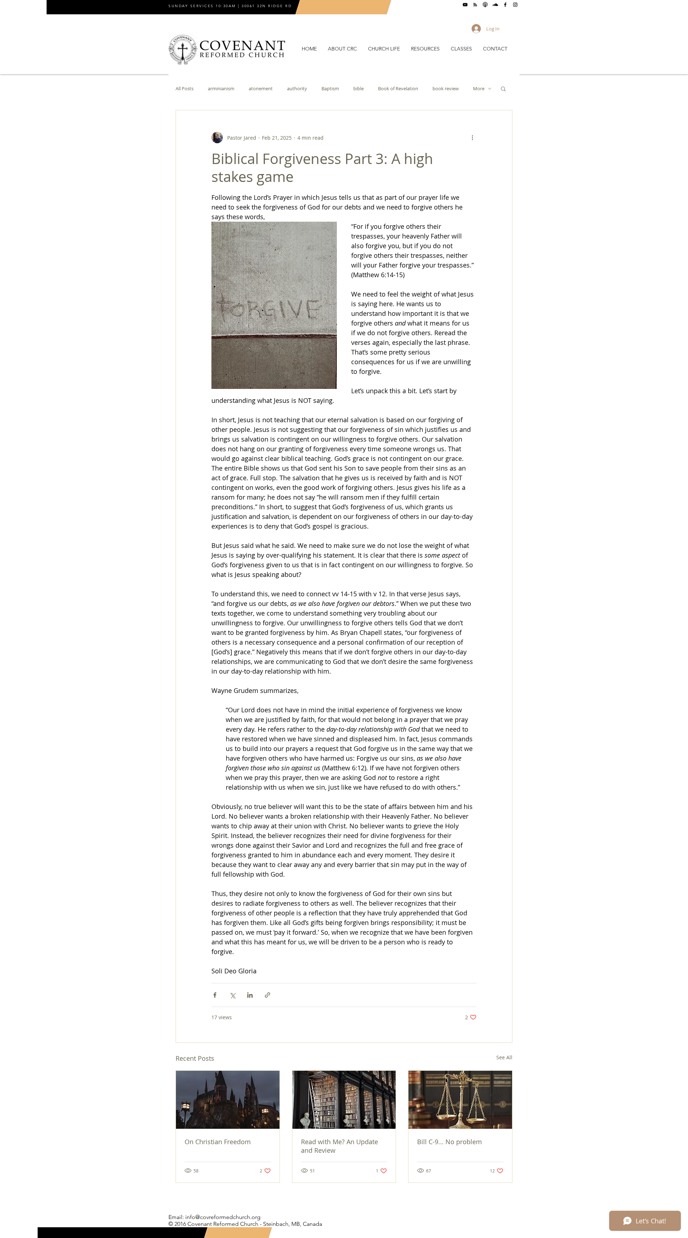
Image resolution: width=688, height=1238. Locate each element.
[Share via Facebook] (214, 995)
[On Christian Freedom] (228, 1100)
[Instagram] (515, 5)
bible (358, 89)
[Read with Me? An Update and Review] (344, 1100)
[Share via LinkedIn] (250, 995)
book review (446, 89)
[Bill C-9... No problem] (460, 1100)
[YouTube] (465, 5)
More (478, 89)
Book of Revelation (398, 89)
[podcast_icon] (485, 5)
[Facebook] (505, 5)
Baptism (330, 89)
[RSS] (475, 5)
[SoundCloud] (495, 5)
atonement (261, 89)
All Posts (185, 89)
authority (297, 89)
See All (504, 1057)
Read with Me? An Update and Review (339, 1146)
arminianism (221, 89)
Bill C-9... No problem (449, 1141)
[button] (342, 49)
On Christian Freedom (218, 1141)
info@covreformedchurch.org (223, 1217)
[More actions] (472, 137)
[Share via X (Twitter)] (232, 995)
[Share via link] (267, 995)
